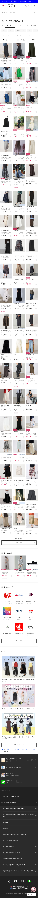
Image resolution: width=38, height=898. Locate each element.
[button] (19, 542)
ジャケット (11, 30)
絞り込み (33, 894)
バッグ (26, 25)
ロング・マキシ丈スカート (28, 749)
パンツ (23, 30)
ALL (2, 25)
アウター (18, 30)
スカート (29, 30)
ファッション (10, 25)
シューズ (19, 25)
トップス (4, 30)
